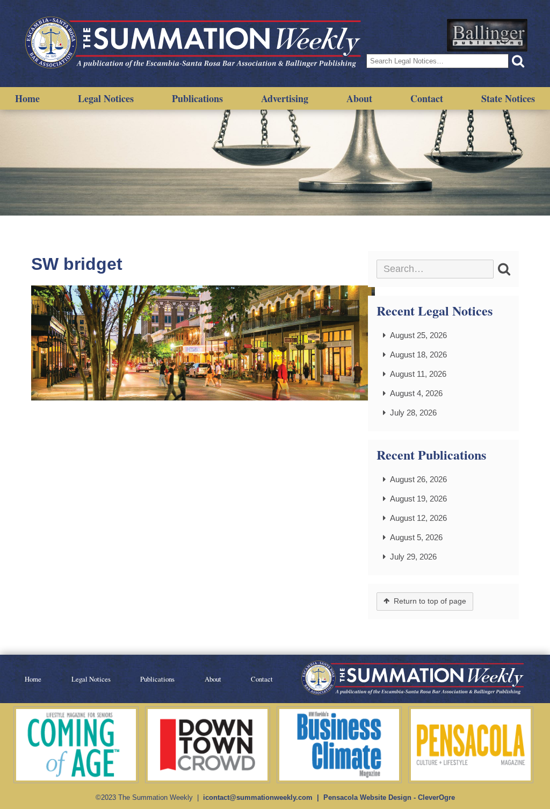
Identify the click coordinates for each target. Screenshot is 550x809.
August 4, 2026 (416, 393)
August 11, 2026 (418, 373)
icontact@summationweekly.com (258, 797)
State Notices (508, 98)
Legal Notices (106, 98)
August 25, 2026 (418, 335)
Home (27, 98)
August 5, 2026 (416, 537)
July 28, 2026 (413, 412)
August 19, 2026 (418, 498)
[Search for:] (435, 269)
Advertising (284, 98)
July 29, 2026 (413, 556)
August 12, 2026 (418, 517)
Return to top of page (430, 601)
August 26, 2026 (418, 479)
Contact (426, 98)
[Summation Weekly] (194, 43)
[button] (518, 61)
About (359, 98)
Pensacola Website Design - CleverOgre (389, 797)
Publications (197, 98)
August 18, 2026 (418, 354)
